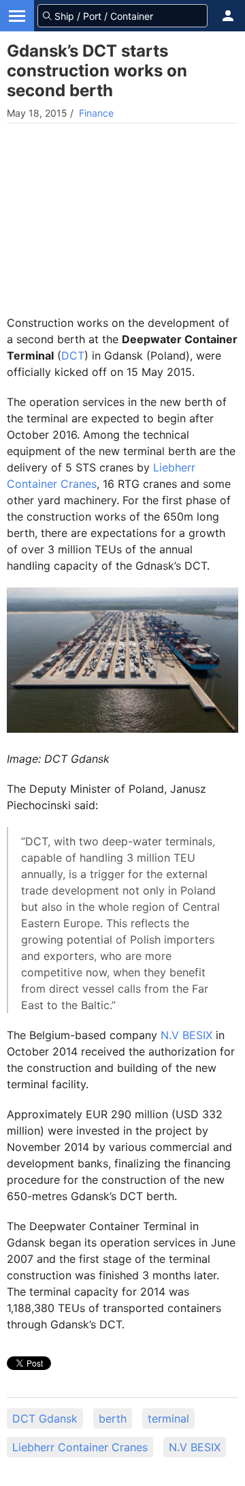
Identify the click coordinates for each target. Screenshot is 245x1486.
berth (113, 1418)
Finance (96, 113)
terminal (168, 1418)
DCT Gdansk (45, 1418)
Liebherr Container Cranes (80, 1447)
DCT (72, 355)
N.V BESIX (186, 1035)
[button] (228, 15)
